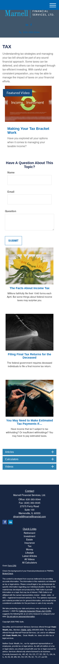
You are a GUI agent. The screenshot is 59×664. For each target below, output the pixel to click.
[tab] (29, 452)
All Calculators (29, 562)
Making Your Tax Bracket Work (28, 131)
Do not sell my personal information (21, 616)
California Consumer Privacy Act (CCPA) (35, 611)
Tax (29, 546)
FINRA (23, 629)
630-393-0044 (31, 32)
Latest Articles (29, 556)
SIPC (29, 629)
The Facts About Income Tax (29, 288)
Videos (9, 466)
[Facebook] (31, 25)
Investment (29, 536)
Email (10, 192)
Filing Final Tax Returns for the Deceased (29, 356)
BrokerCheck (7, 573)
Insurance (29, 542)
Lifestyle (29, 552)
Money (29, 549)
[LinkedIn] (27, 25)
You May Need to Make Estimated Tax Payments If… (29, 422)
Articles (9, 452)
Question (10, 211)
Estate (29, 539)
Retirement (29, 532)
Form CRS (12, 565)
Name (11, 172)
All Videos (29, 559)
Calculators (11, 459)
